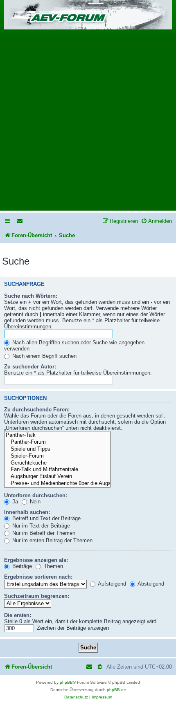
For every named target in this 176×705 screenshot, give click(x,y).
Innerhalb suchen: (27, 512)
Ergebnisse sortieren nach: (38, 577)
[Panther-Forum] (57, 442)
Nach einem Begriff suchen (44, 356)
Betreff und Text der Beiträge (46, 518)
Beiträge (21, 566)
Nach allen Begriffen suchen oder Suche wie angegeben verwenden (74, 345)
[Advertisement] (88, 123)
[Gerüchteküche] (57, 463)
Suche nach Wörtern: (30, 296)
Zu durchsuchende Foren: (37, 409)
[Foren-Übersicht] (88, 15)
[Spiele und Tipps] (57, 449)
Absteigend (150, 584)
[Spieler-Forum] (57, 456)
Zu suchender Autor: (30, 367)
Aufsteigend (111, 584)
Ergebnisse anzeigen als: (36, 560)
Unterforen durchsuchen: (35, 495)
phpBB (66, 682)
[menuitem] (20, 221)
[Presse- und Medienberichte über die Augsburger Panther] (57, 483)
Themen (52, 566)
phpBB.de (116, 689)
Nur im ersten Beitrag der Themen (52, 540)
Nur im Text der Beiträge (40, 526)
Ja (14, 501)
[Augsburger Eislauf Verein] (57, 476)
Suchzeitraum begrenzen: (36, 596)
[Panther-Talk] (57, 435)
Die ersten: (17, 615)
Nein (34, 501)
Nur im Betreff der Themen (43, 533)
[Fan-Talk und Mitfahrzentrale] (57, 469)
